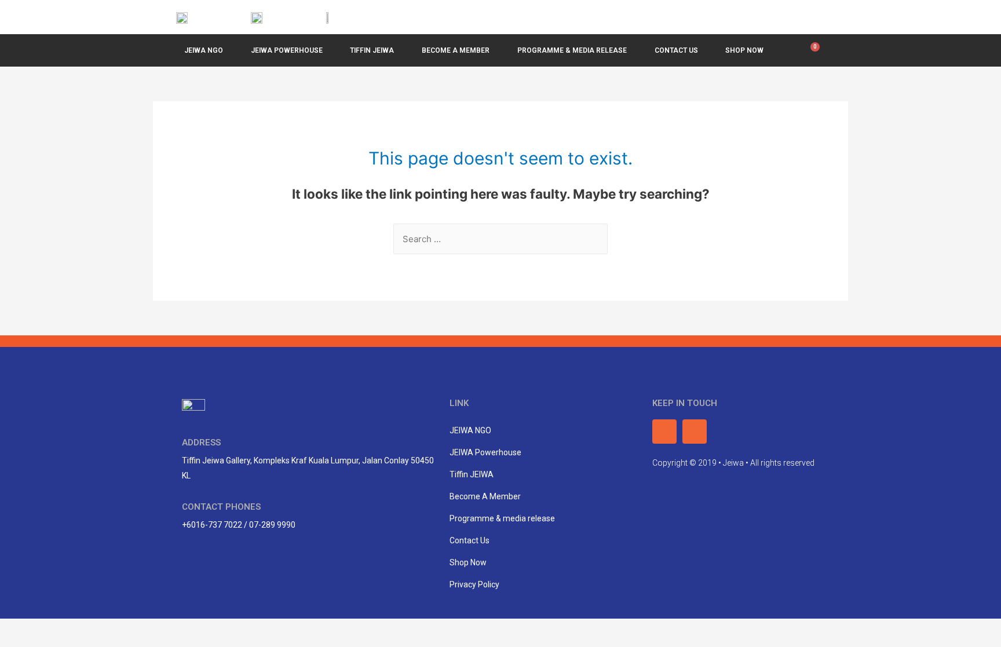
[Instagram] (813, 17)
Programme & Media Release (572, 50)
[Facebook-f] (787, 17)
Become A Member (455, 50)
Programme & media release (502, 518)
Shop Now (744, 50)
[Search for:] (500, 238)
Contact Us (676, 50)
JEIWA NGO (203, 50)
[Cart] (812, 51)
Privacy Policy (474, 584)
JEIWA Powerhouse (287, 50)
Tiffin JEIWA (372, 50)
